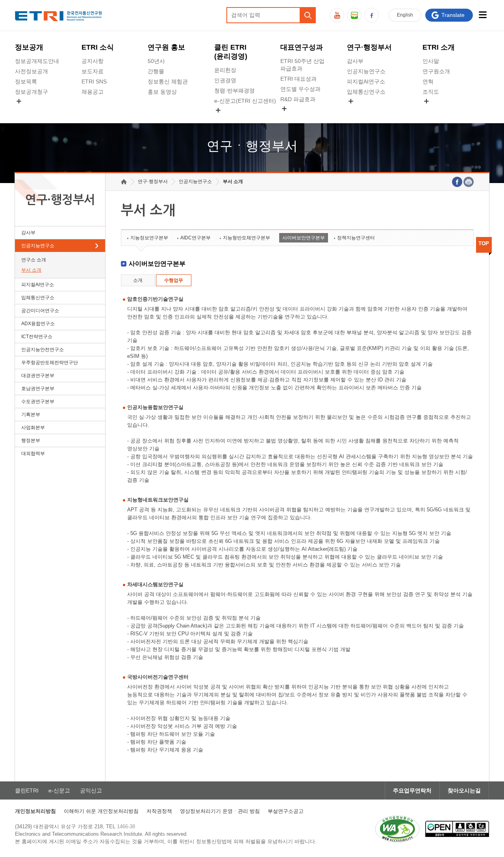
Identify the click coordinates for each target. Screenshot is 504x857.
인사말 (430, 61)
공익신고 (225, 119)
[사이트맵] (483, 15)
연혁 (428, 81)
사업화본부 (33, 427)
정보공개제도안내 (37, 61)
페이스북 (371, 15)
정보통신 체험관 (168, 81)
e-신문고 (59, 790)
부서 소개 (31, 270)
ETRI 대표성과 (298, 79)
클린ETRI (27, 790)
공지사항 (93, 61)
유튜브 (337, 15)
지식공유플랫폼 (299, 118)
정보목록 (26, 81)
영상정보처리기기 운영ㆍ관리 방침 (220, 811)
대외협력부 (33, 453)
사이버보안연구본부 (303, 238)
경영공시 (26, 110)
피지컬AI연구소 (366, 81)
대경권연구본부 (37, 375)
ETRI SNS (94, 81)
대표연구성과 (301, 47)
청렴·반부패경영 (234, 90)
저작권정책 (159, 811)
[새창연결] (457, 182)
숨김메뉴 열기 (19, 101)
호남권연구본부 (37, 388)
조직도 (430, 92)
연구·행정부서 (369, 47)
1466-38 (126, 826)
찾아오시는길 (464, 790)
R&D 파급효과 (297, 99)
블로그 (354, 15)
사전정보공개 (31, 71)
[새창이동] (397, 829)
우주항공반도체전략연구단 (49, 362)
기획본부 (30, 414)
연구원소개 (436, 71)
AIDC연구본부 (195, 238)
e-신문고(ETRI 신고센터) (245, 101)
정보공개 (29, 47)
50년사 (156, 61)
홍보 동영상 (162, 92)
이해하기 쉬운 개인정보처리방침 (101, 811)
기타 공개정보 (439, 110)
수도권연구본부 (37, 401)
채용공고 (93, 92)
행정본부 (30, 440)
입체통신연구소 (366, 92)
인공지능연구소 (366, 71)
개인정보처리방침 (35, 811)
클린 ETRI (230, 51)
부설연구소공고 (286, 811)
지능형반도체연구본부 (246, 238)
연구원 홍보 (166, 47)
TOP (483, 243)
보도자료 (93, 71)
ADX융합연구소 (38, 323)
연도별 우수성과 (300, 89)
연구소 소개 (33, 260)
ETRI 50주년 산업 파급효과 (302, 65)
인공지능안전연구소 (42, 349)
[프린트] (468, 182)
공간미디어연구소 (369, 110)
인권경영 (225, 80)
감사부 (355, 61)
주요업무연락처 (412, 790)
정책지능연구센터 (356, 238)
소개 (138, 280)
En (405, 15)
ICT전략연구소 (36, 336)
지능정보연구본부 (149, 238)
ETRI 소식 (98, 47)
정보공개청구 (31, 92)
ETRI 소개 (438, 47)
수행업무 (173, 280)
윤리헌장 (225, 70)
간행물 (156, 71)
